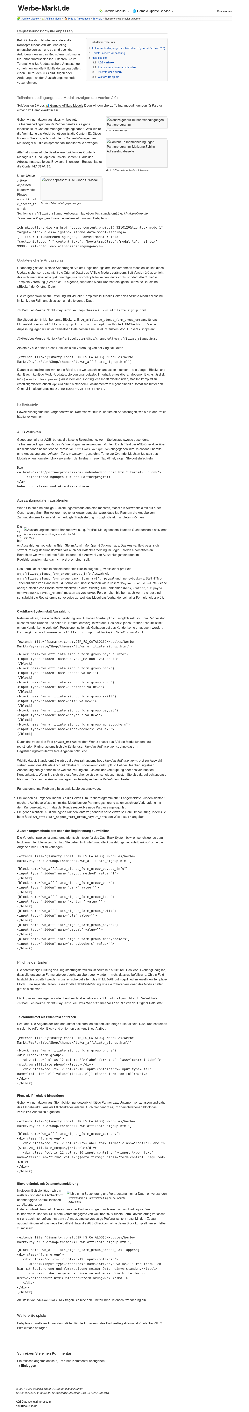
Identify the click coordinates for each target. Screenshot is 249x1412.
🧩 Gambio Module (112, 11)
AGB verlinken (106, 62)
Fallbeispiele (99, 58)
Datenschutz (29, 1401)
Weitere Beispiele (108, 77)
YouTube (21, 1406)
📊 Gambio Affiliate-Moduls (64, 105)
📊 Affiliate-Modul (51, 18)
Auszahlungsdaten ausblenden (117, 67)
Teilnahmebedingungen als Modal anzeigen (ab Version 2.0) (128, 48)
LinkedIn (32, 1406)
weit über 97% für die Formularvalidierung (122, 1214)
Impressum (44, 1401)
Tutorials (97, 18)
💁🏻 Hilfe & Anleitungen (77, 18)
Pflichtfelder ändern (110, 72)
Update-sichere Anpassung (108, 53)
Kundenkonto (224, 11)
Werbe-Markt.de (44, 7)
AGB (19, 1401)
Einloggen (28, 1365)
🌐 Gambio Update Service (151, 11)
